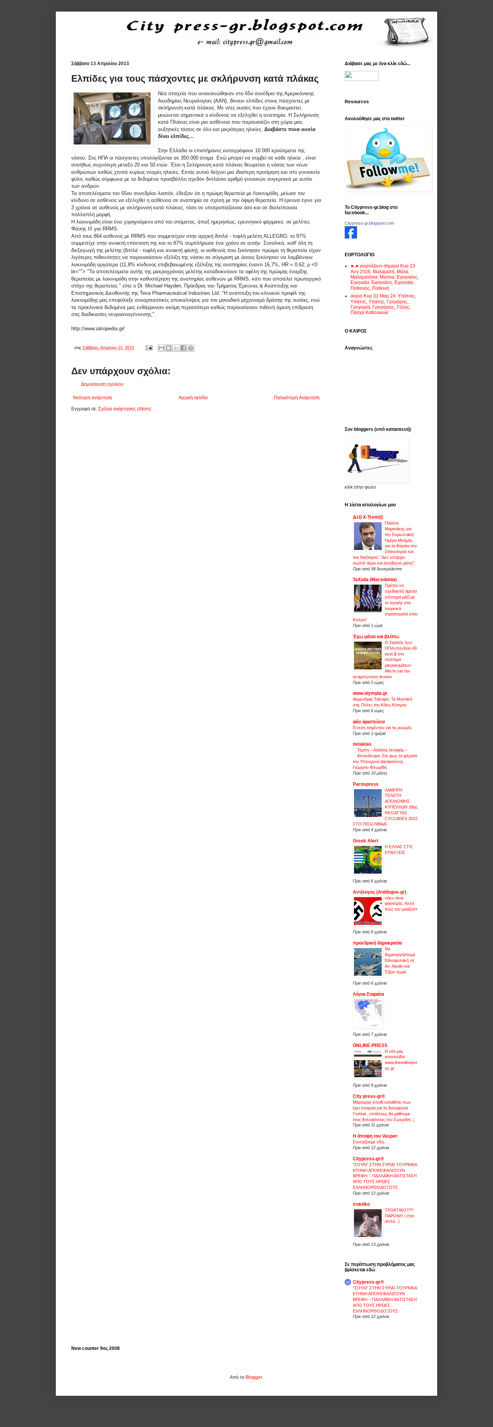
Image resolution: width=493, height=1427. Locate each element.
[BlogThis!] (169, 348)
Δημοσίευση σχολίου (102, 384)
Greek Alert (365, 841)
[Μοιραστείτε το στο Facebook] (183, 348)
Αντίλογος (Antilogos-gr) (379, 892)
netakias (362, 744)
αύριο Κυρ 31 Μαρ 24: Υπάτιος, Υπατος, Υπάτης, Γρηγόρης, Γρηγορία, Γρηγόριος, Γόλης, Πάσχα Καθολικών (383, 304)
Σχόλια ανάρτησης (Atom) (124, 409)
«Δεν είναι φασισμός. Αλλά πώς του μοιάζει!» (401, 904)
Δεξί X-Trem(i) (368, 517)
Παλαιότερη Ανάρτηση (297, 397)
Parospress (366, 784)
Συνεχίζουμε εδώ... (370, 1142)
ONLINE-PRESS (370, 1045)
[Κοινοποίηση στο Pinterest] (191, 348)
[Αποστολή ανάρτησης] (149, 347)
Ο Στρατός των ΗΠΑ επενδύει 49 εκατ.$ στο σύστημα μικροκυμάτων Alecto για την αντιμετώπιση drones (385, 659)
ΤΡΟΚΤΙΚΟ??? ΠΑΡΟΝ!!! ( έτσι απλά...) (399, 1216)
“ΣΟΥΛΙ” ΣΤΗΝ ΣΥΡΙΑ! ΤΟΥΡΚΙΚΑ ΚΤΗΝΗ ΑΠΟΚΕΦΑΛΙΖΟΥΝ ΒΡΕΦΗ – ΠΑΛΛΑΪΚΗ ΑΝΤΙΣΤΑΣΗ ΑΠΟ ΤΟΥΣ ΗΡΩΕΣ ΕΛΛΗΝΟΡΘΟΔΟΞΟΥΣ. (385, 1176)
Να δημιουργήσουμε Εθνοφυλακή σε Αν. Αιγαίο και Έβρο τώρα (400, 960)
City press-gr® (369, 1096)
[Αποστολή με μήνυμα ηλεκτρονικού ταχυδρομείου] (161, 348)
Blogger (254, 1377)
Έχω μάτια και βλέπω (376, 636)
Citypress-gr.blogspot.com (369, 223)
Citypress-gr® (368, 1158)
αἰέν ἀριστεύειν (369, 721)
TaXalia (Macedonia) (375, 579)
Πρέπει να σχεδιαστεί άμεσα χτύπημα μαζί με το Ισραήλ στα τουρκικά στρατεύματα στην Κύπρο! (385, 602)
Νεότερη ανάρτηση (92, 397)
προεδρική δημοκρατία (377, 943)
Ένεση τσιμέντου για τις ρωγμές (382, 727)
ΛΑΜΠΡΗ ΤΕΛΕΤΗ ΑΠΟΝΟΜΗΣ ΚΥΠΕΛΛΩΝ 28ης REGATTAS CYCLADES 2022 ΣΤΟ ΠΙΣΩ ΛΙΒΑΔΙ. (385, 807)
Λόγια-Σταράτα (368, 994)
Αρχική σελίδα (193, 397)
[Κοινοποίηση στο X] (176, 348)
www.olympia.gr (370, 693)
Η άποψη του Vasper (375, 1136)
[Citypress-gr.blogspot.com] (351, 237)
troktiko (361, 1204)
